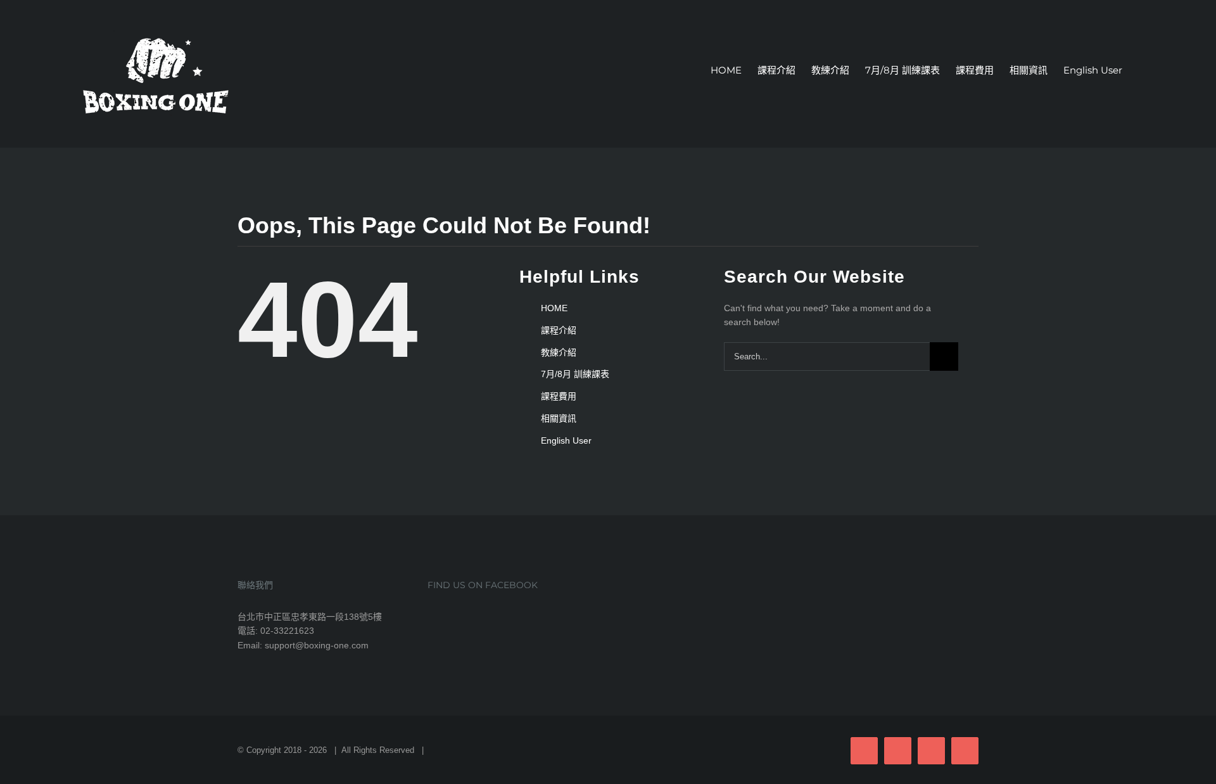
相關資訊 (558, 418)
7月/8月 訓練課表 (575, 374)
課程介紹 (558, 330)
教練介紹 (558, 352)
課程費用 (558, 396)
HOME (554, 308)
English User (566, 440)
